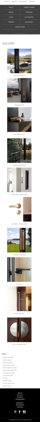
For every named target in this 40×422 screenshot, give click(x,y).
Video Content (7, 386)
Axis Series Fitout (8, 362)
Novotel (5, 378)
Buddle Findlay (7, 380)
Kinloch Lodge (7, 360)
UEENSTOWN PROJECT (19, 165)
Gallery (14, 1)
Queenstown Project (9, 365)
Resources (23, 1)
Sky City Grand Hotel (9, 383)
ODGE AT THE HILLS (19, 75)
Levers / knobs (29, 7)
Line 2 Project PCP (8, 375)
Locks (11, 17)
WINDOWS (29, 12)
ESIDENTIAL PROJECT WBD (19, 194)
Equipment (29, 22)
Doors (11, 12)
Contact (32, 1)
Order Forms (20, 27)
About (7, 1)
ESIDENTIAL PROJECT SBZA (19, 224)
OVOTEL (19, 284)
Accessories (29, 17)
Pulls (11, 7)
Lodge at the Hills (8, 357)
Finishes (11, 22)
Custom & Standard (8, 373)
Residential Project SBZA (10, 370)
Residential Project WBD (10, 368)
